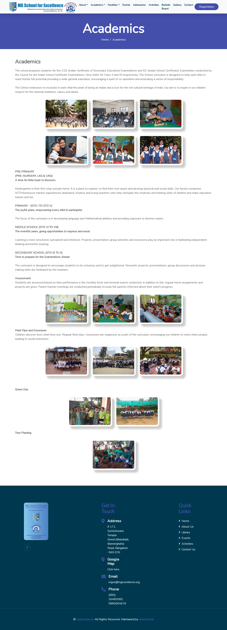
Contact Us (188, 549)
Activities (154, 5)
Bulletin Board (166, 6)
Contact (188, 5)
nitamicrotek (146, 619)
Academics (97, 5)
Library (186, 532)
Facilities (113, 5)
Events (126, 5)
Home (105, 40)
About (82, 5)
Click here (113, 569)
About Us (188, 527)
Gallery (177, 5)
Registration (206, 7)
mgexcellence (84, 619)
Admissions (139, 5)
